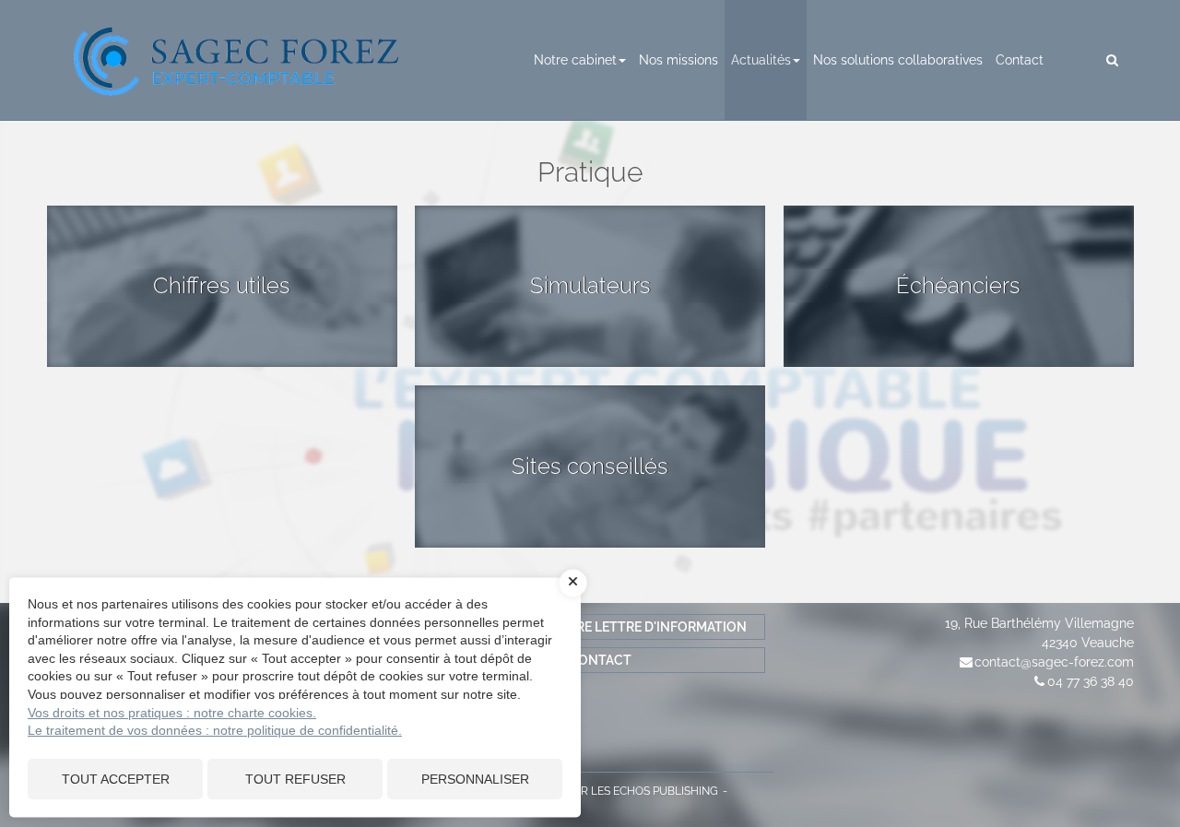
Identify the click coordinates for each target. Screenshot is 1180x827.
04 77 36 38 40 (1090, 681)
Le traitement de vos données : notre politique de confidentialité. (215, 730)
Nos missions (678, 60)
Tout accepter (116, 779)
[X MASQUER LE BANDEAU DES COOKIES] (573, 582)
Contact (1020, 60)
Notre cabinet (575, 60)
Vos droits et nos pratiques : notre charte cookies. (172, 712)
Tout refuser (295, 779)
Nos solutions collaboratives (898, 60)
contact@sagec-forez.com (1054, 662)
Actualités (761, 60)
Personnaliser (475, 779)
